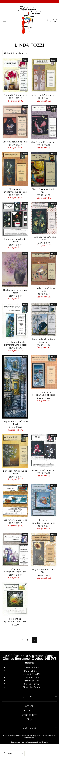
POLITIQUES (29, 728)
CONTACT (29, 697)
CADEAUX (29, 710)
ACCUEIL (29, 706)
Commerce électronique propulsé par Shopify (29, 742)
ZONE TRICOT (29, 715)
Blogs (29, 719)
